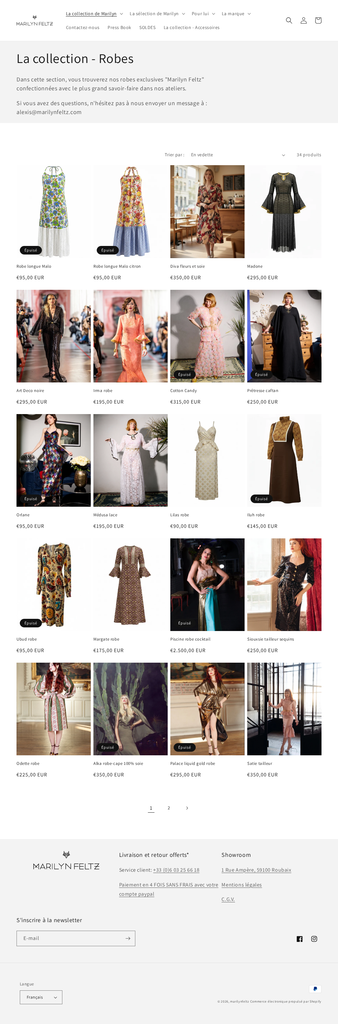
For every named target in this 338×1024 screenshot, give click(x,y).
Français (35, 997)
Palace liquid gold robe (192, 763)
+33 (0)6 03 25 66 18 (176, 869)
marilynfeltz (239, 1001)
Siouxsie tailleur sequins (270, 639)
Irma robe (102, 390)
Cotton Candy (183, 390)
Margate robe (106, 639)
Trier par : (174, 155)
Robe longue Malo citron (117, 266)
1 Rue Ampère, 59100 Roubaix (256, 869)
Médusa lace (105, 515)
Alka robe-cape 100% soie (118, 763)
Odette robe (28, 763)
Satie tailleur (259, 763)
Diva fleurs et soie (187, 266)
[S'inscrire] (127, 938)
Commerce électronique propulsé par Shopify (285, 1001)
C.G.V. (228, 899)
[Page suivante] (187, 808)
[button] (94, 13)
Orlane (23, 515)
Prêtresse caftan (263, 390)
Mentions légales (241, 884)
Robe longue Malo (34, 266)
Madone (255, 266)
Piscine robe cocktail (190, 639)
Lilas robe (179, 515)
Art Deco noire (30, 390)
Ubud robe (27, 639)
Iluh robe (255, 515)
